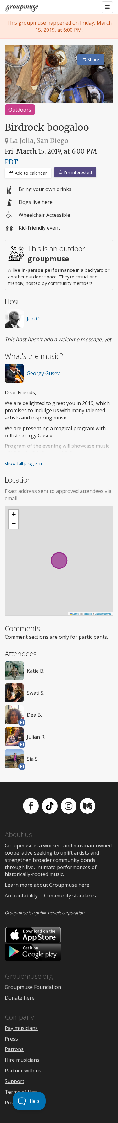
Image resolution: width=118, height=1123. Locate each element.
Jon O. (34, 318)
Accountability (21, 895)
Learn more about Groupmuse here (47, 884)
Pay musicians (21, 1028)
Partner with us (23, 1070)
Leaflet (75, 613)
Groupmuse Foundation (33, 986)
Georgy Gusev (43, 373)
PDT (11, 162)
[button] (13, 514)
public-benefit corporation (59, 913)
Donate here (20, 997)
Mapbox (88, 613)
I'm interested (77, 172)
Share (92, 60)
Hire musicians (22, 1059)
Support (14, 1081)
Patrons (14, 1049)
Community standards (70, 895)
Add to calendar (30, 173)
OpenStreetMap (103, 613)
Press (11, 1038)
